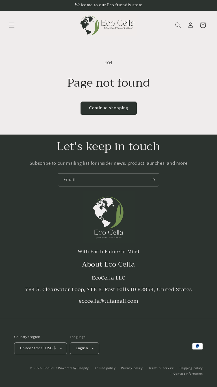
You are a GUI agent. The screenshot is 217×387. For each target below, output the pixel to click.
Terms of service (161, 368)
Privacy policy (132, 368)
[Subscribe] (153, 179)
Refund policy (105, 368)
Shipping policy (191, 368)
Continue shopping (108, 107)
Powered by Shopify (73, 368)
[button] (12, 25)
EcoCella (50, 368)
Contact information (188, 373)
